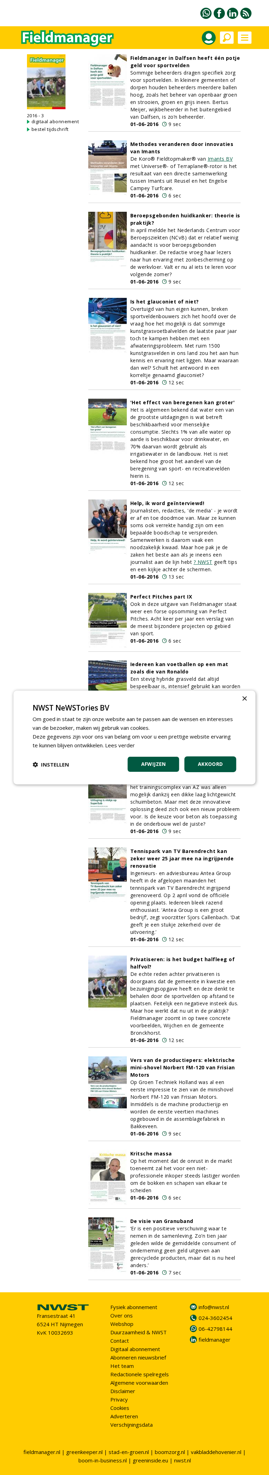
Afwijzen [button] (153, 764)
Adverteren (124, 1416)
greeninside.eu (150, 1460)
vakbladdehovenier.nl (216, 1451)
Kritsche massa (151, 1153)
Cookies (119, 1407)
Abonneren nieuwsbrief (138, 1357)
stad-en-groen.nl (129, 1451)
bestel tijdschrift (50, 129)
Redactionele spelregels (139, 1374)
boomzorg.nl (170, 1451)
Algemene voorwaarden (139, 1382)
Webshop (121, 1323)
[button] (51, 764)
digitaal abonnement (55, 121)
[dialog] (134, 737)
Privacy (119, 1399)
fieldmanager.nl (41, 1451)
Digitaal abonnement (135, 1348)
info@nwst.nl (214, 1306)
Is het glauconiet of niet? (164, 301)
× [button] (244, 698)
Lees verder (120, 745)
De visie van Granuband (161, 1221)
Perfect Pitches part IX (161, 596)
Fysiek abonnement (133, 1306)
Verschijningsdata (131, 1424)
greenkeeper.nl (84, 1451)
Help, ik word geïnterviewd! (167, 503)
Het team (122, 1365)
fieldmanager (214, 1339)
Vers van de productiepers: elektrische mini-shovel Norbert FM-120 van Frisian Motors (182, 1067)
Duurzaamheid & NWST (138, 1332)
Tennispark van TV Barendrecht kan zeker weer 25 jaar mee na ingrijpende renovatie (182, 858)
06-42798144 (215, 1328)
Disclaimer (122, 1390)
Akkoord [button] (210, 764)
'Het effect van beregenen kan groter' (182, 402)
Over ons (121, 1315)
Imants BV (220, 158)
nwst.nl (182, 1460)
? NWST (203, 562)
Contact (119, 1340)
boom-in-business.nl (102, 1460)
